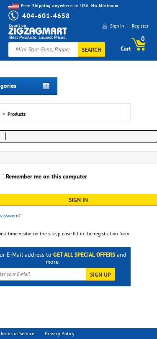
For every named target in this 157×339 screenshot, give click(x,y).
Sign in (117, 26)
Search (91, 50)
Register (140, 26)
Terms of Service (17, 333)
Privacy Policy (60, 333)
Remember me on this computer (45, 176)
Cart (133, 43)
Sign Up (100, 274)
